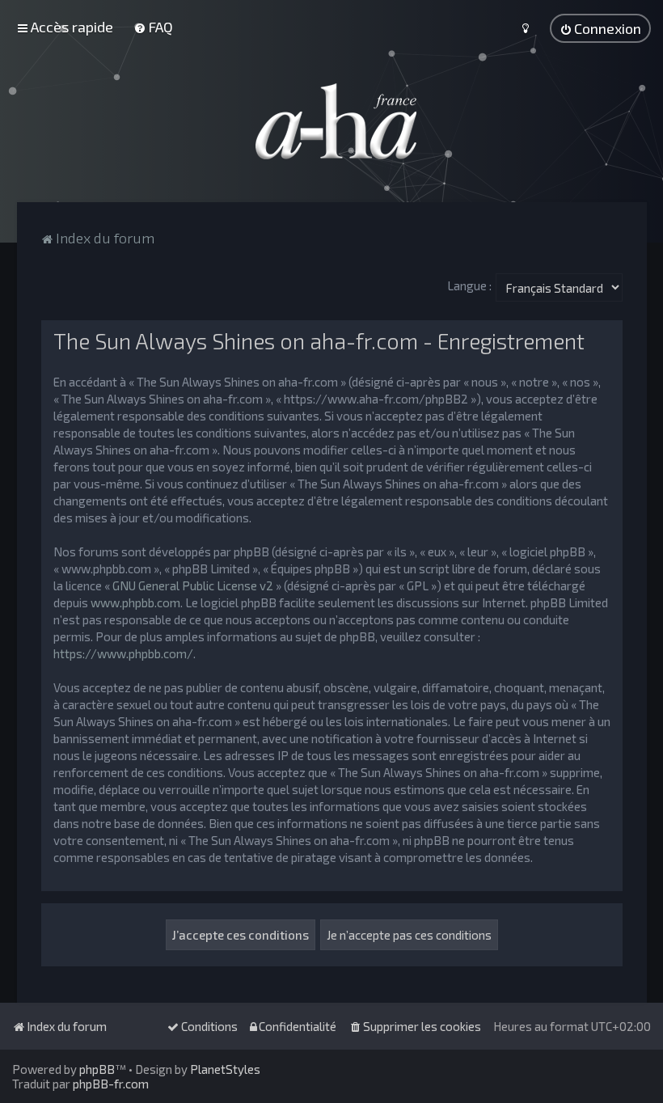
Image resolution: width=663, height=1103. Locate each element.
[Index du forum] (331, 121)
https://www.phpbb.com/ (123, 653)
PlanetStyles (225, 1069)
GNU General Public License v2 (192, 585)
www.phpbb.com (135, 602)
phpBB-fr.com (111, 1083)
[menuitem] (153, 27)
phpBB (97, 1069)
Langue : (469, 285)
